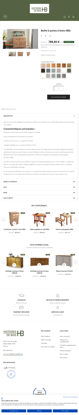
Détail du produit (10, 181)
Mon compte (64, 354)
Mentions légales (65, 350)
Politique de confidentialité (64, 341)
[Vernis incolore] (48, 65)
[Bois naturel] (43, 65)
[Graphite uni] (48, 71)
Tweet (45, 36)
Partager (41, 36)
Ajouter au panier (59, 97)
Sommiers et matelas (48, 347)
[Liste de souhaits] (14, 223)
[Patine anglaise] (69, 65)
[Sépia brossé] (64, 76)
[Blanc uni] (43, 76)
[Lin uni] (59, 71)
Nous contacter (65, 336)
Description (8, 116)
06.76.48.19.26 (7, 350)
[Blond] (53, 65)
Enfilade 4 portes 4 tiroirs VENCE (39, 272)
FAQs (5, 192)
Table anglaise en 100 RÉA (39, 229)
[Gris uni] (53, 71)
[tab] (39, 116)
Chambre (44, 343)
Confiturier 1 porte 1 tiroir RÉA (14, 229)
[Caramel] (59, 65)
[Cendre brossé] (59, 76)
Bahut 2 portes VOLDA (64, 271)
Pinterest (50, 36)
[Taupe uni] (69, 71)
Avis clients (8, 198)
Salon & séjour (45, 336)
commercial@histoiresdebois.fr (13, 354)
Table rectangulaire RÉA (64, 229)
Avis (5, 187)
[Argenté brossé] (48, 76)
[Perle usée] (64, 71)
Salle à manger (46, 340)
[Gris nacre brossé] (53, 76)
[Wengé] (43, 71)
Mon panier (63, 357)
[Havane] (64, 65)
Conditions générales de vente (68, 346)
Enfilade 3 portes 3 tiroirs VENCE (14, 272)
